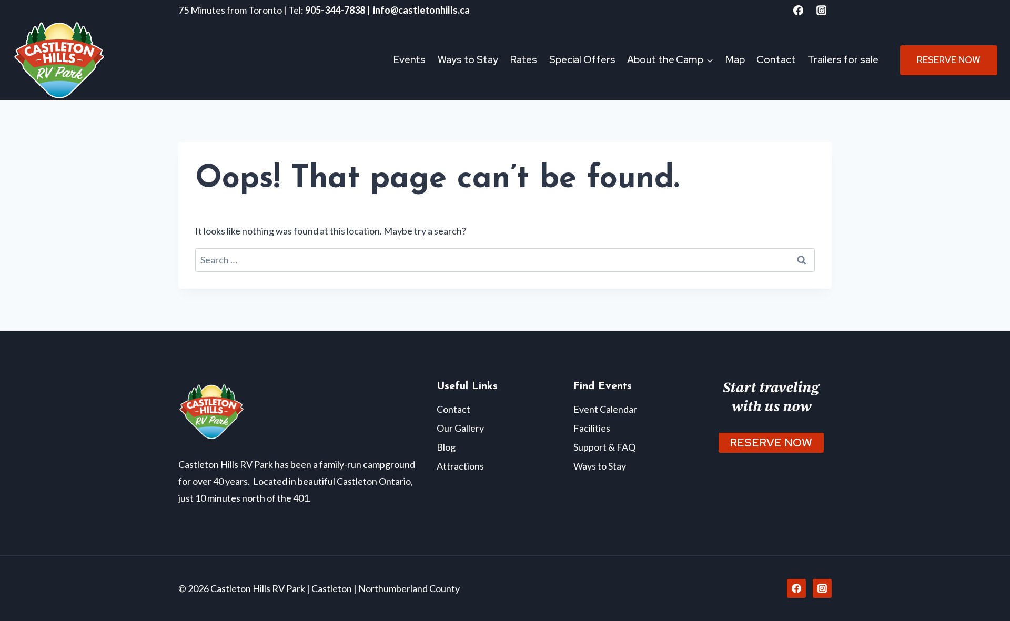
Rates (524, 59)
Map (735, 59)
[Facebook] (798, 10)
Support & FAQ (604, 447)
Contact (775, 59)
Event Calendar (605, 409)
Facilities (591, 428)
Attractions (460, 466)
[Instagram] (821, 10)
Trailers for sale (842, 59)
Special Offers (582, 59)
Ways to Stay (468, 59)
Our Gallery (460, 428)
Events (409, 59)
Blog (446, 447)
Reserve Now (949, 60)
